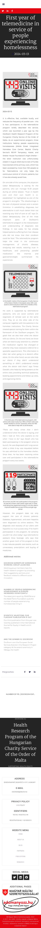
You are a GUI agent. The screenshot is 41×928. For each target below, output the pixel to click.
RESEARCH (20, 862)
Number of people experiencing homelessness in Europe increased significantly (20, 591)
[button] (3, 4)
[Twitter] (14, 877)
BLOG (20, 845)
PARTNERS (20, 851)
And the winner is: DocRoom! (18, 639)
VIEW (18, 805)
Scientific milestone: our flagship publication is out (18, 616)
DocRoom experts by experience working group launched (20, 564)
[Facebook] (26, 877)
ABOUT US (20, 839)
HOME (20, 834)
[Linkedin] (20, 877)
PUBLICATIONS (20, 856)
